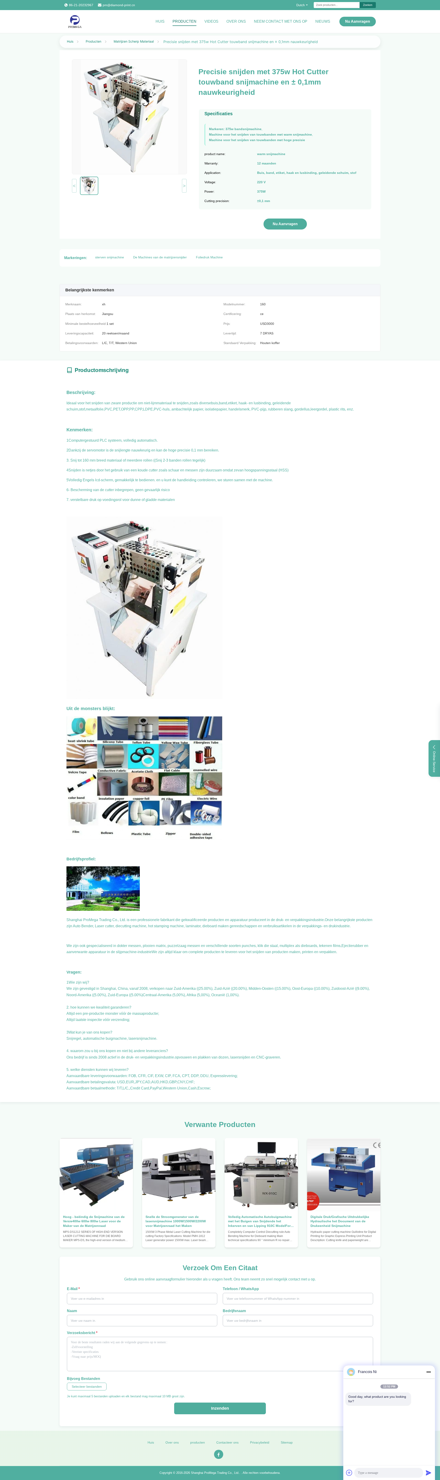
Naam (72, 1311)
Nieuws (322, 21)
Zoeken (367, 5)
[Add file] (349, 1473)
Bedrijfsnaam (234, 1311)
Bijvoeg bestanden (83, 1379)
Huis (160, 21)
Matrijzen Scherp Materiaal (134, 41)
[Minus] (428, 1372)
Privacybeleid (259, 1442)
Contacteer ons (227, 1442)
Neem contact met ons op (280, 21)
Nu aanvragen (357, 21)
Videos (211, 21)
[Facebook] (218, 1454)
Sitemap (287, 1442)
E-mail (73, 1289)
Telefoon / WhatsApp (241, 1289)
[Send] (428, 1473)
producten (197, 1442)
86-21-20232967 (81, 5)
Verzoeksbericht (82, 1333)
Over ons (236, 21)
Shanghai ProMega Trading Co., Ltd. (215, 1473)
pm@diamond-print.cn (119, 5)
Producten (184, 21)
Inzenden (220, 1408)
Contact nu (96, 1240)
